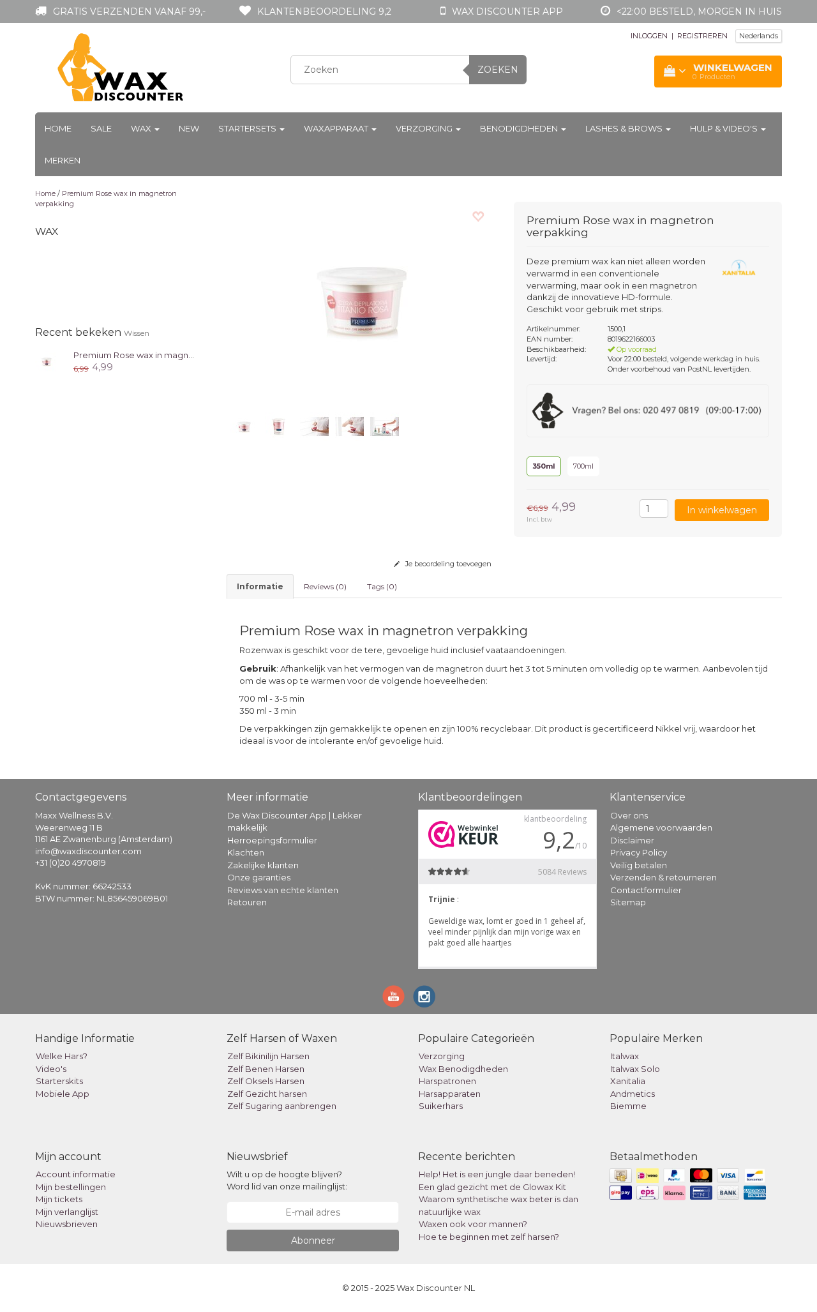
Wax (142, 128)
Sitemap (628, 902)
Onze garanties (258, 877)
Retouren (247, 902)
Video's (51, 1069)
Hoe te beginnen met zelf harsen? (489, 1237)
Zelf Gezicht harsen (267, 1094)
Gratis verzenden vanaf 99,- (129, 11)
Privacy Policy (638, 852)
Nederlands (758, 35)
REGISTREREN (702, 35)
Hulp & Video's (725, 128)
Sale (101, 128)
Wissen (136, 333)
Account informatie (76, 1174)
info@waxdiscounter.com (88, 851)
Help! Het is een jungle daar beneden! (497, 1174)
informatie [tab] (260, 586)
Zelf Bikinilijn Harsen (268, 1056)
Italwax (624, 1056)
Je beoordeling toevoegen (447, 563)
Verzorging (425, 128)
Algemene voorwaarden (661, 827)
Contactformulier (646, 890)
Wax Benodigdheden (463, 1069)
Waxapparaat (337, 128)
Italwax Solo (635, 1069)
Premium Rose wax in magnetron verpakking (166, 355)
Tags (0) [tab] (382, 586)
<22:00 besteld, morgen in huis (699, 11)
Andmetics (632, 1094)
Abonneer (313, 1240)
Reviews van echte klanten (282, 890)
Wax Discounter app (507, 11)
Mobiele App (62, 1094)
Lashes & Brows (624, 128)
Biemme (628, 1106)
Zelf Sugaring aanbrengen (281, 1106)
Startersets (248, 128)
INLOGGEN (649, 35)
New (189, 128)
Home (58, 128)
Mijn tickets (59, 1199)
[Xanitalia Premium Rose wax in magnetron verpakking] (46, 361)
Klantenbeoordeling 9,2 (324, 11)
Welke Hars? (61, 1056)
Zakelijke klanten (263, 865)
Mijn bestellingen (71, 1187)
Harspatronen (447, 1081)
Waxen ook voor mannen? (473, 1224)
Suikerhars (441, 1106)
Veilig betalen (638, 865)
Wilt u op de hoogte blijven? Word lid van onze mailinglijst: (287, 1180)
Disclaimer (632, 840)
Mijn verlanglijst (67, 1212)
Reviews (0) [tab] (325, 586)
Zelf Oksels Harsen (265, 1081)
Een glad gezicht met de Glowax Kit (492, 1187)
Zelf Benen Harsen (265, 1069)
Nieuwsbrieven (67, 1224)
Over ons (629, 815)
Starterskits (59, 1081)
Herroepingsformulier (272, 840)
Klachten (245, 852)
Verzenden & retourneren (663, 877)
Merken (62, 160)
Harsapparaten (450, 1094)
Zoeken (497, 69)
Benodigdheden (520, 128)
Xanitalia (627, 1081)
